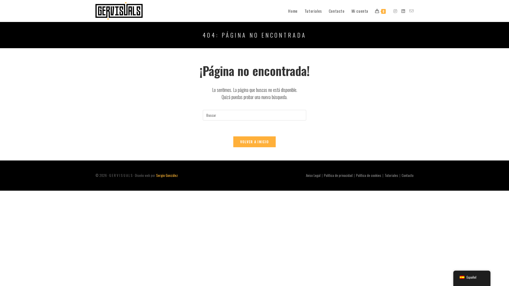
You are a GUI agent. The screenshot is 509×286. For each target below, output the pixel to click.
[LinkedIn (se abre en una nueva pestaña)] (403, 11)
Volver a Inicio (254, 141)
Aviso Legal (313, 175)
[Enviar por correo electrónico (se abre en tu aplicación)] (411, 11)
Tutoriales (391, 175)
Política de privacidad (338, 175)
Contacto (408, 175)
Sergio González (167, 175)
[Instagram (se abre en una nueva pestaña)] (395, 11)
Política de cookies (368, 175)
